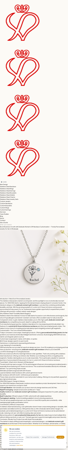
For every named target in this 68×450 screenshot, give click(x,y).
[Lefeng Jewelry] (34, 90)
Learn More (19, 445)
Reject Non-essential (32, 437)
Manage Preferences (48, 437)
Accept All (60, 437)
